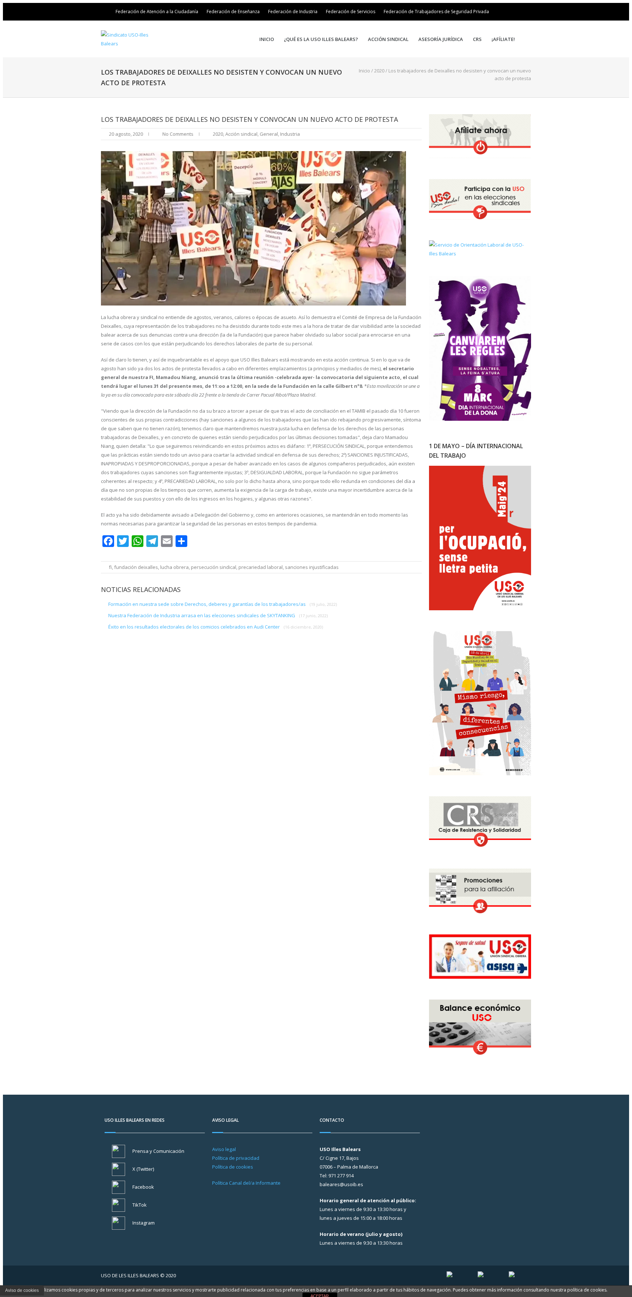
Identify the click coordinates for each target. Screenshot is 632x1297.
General (269, 134)
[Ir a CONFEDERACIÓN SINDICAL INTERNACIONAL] (449, 1275)
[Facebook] (515, 11)
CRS (477, 39)
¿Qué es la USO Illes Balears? (321, 39)
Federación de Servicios (350, 11)
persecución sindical (213, 567)
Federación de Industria (292, 11)
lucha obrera (174, 567)
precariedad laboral (260, 567)
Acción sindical (388, 39)
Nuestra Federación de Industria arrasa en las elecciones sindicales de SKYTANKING (218, 615)
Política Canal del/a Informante (246, 1183)
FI (110, 567)
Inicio (266, 39)
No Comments (177, 134)
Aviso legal (224, 1149)
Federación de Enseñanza (233, 11)
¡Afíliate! (503, 39)
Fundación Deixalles (136, 567)
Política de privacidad (235, 1158)
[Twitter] (505, 11)
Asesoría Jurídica (440, 39)
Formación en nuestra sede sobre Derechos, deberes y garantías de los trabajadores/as (222, 604)
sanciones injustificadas (312, 567)
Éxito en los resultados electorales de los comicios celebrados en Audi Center (215, 626)
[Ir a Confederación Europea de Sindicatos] (481, 1275)
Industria (290, 134)
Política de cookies (232, 1166)
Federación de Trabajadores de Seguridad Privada (436, 11)
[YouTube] (526, 11)
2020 (379, 70)
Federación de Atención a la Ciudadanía (157, 11)
